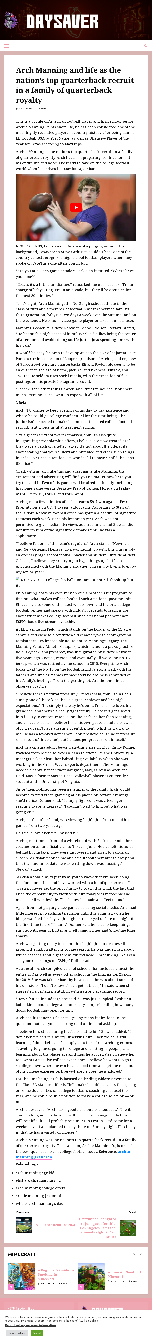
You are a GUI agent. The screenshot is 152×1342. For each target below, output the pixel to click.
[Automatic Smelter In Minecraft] (91, 1276)
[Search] (145, 45)
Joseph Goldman (27, 109)
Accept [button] (37, 1333)
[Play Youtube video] (76, 207)
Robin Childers (48, 1283)
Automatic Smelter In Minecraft (125, 1274)
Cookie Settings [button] (16, 1333)
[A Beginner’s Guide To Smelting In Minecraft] (21, 1276)
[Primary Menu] (6, 46)
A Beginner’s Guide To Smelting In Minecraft (56, 1274)
